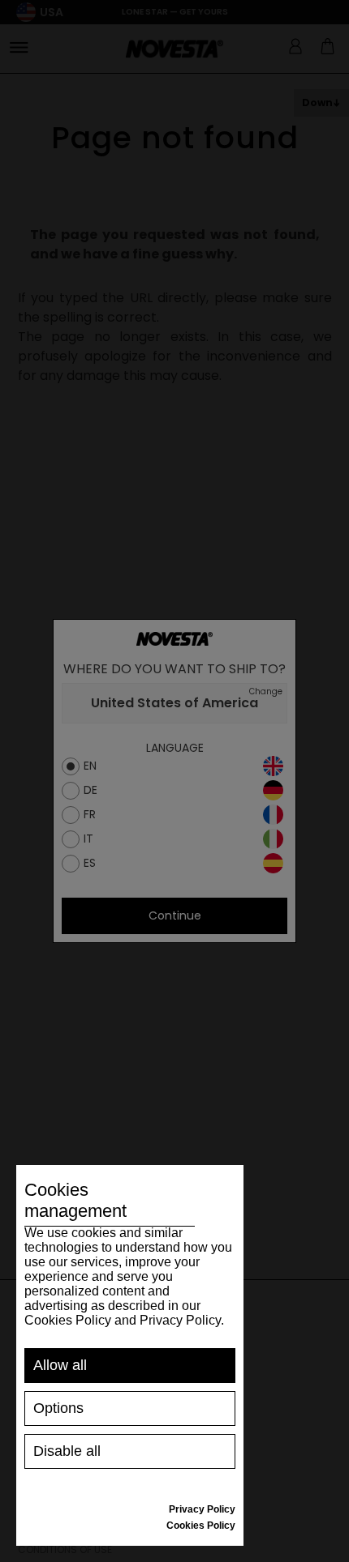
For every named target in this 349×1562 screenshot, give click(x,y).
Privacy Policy (202, 1509)
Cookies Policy (200, 1525)
